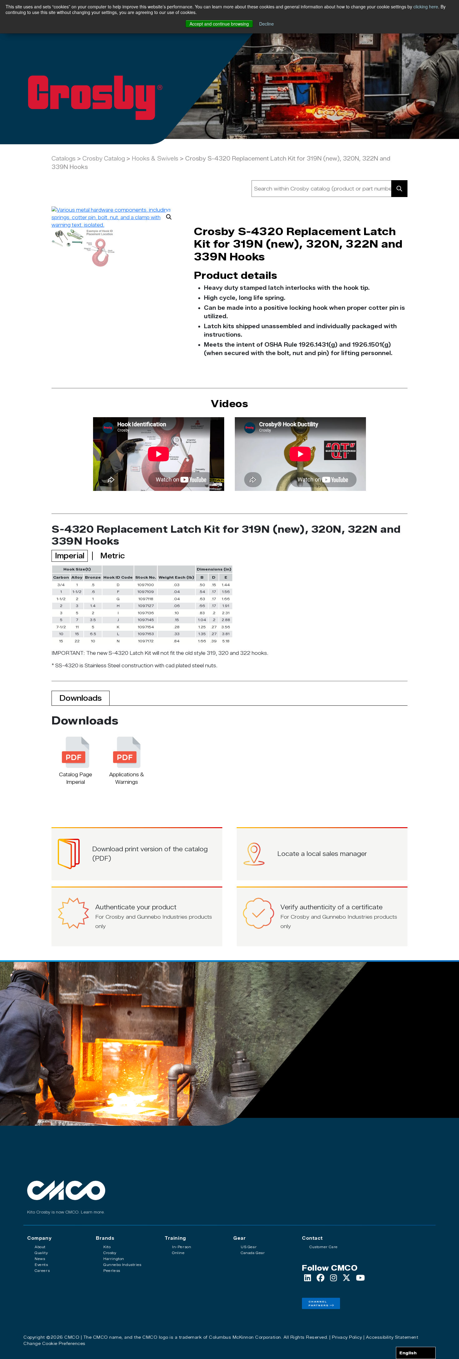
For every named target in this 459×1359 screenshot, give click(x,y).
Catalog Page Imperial (75, 778)
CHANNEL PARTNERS (318, 1303)
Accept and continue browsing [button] (219, 24)
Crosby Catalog (103, 158)
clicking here (425, 6)
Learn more (92, 1212)
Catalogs (64, 158)
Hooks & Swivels (155, 158)
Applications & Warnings (126, 778)
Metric (112, 555)
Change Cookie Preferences (54, 1343)
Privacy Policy (347, 1337)
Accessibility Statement (392, 1337)
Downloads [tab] (80, 698)
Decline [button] (266, 24)
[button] (169, 217)
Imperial (69, 555)
